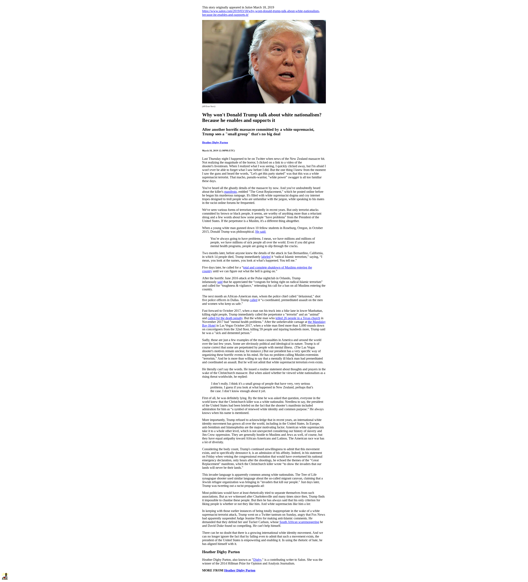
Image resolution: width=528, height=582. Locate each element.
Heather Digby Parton (215, 142)
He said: (260, 231)
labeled (266, 256)
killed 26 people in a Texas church (298, 318)
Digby (257, 559)
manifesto (230, 191)
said (220, 282)
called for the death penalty (225, 318)
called (253, 300)
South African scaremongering (299, 522)
